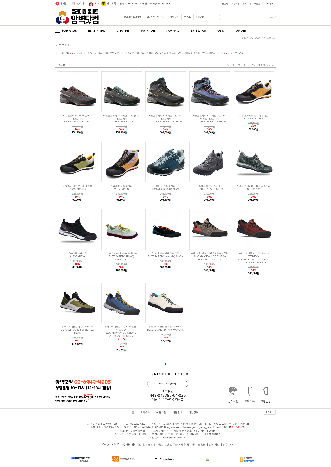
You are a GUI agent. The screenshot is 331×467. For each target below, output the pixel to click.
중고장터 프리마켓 (132, 17)
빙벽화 (135, 53)
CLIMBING (123, 31)
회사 (96, 3)
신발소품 (232, 53)
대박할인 (174, 17)
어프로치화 (270, 37)
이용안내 (177, 412)
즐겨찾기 (65, 3)
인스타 (80, 3)
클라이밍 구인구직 (155, 17)
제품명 (252, 65)
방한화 (149, 53)
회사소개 (145, 412)
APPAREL (242, 31)
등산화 (120, 53)
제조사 (261, 65)
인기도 (270, 65)
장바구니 (247, 3)
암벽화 (60, 53)
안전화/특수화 (169, 53)
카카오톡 (111, 3)
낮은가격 (231, 65)
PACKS (220, 31)
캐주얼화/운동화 (192, 53)
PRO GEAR (148, 31)
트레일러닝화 (101, 53)
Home (243, 37)
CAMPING (172, 31)
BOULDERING (97, 31)
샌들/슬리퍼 (213, 53)
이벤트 (187, 17)
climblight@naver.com (174, 437)
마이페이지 (270, 3)
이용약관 (161, 412)
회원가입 (235, 3)
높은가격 (242, 65)
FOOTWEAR (198, 31)
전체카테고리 (69, 31)
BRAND (200, 17)
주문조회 (258, 3)
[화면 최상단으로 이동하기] (270, 411)
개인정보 (193, 412)
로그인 (225, 3)
